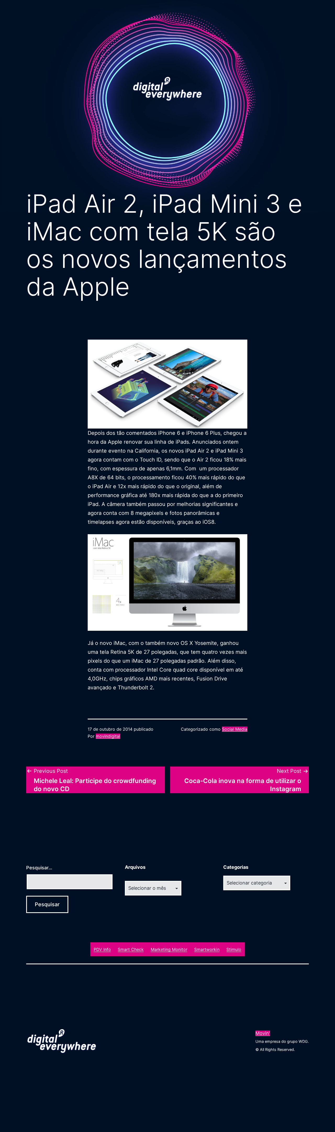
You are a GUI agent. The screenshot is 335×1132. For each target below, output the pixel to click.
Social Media (234, 729)
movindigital (108, 736)
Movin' (262, 1033)
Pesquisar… (39, 867)
